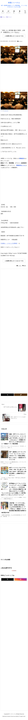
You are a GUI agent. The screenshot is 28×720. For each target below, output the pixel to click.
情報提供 (21, 158)
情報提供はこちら (21, 165)
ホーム (3, 17)
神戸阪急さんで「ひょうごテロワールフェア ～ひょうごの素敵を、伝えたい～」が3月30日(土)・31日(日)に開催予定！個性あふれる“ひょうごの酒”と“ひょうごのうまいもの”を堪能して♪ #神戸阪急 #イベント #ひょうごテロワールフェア (13, 489)
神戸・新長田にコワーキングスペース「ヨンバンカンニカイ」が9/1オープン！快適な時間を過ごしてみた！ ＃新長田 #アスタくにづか (17, 455)
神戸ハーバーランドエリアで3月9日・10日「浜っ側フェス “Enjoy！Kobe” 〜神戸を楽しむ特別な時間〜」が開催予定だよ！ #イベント (17, 471)
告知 (25, 265)
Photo (2, 110)
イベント (10, 17)
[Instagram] (20, 579)
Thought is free (22, 716)
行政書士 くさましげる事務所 (9, 243)
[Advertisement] (15, 22)
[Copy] (20, 395)
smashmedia (6, 110)
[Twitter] (7, 395)
